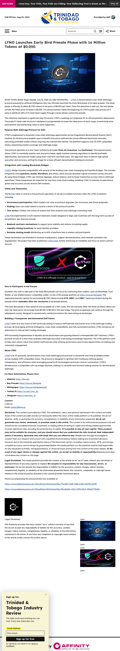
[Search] (95, 31)
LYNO (73, 100)
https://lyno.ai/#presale (91, 295)
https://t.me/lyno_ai (26, 395)
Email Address (13, 628)
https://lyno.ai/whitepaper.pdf (33, 387)
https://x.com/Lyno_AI (27, 391)
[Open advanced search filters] (100, 31)
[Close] (46, 594)
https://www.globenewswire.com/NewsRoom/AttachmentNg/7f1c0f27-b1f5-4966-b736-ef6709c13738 (51, 484)
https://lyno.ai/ (23, 379)
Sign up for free (25, 638)
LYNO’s (8, 170)
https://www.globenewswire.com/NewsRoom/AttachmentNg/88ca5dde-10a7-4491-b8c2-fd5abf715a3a (52, 489)
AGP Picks (7, 4)
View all (114, 3)
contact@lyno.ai (18, 407)
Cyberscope (52, 241)
